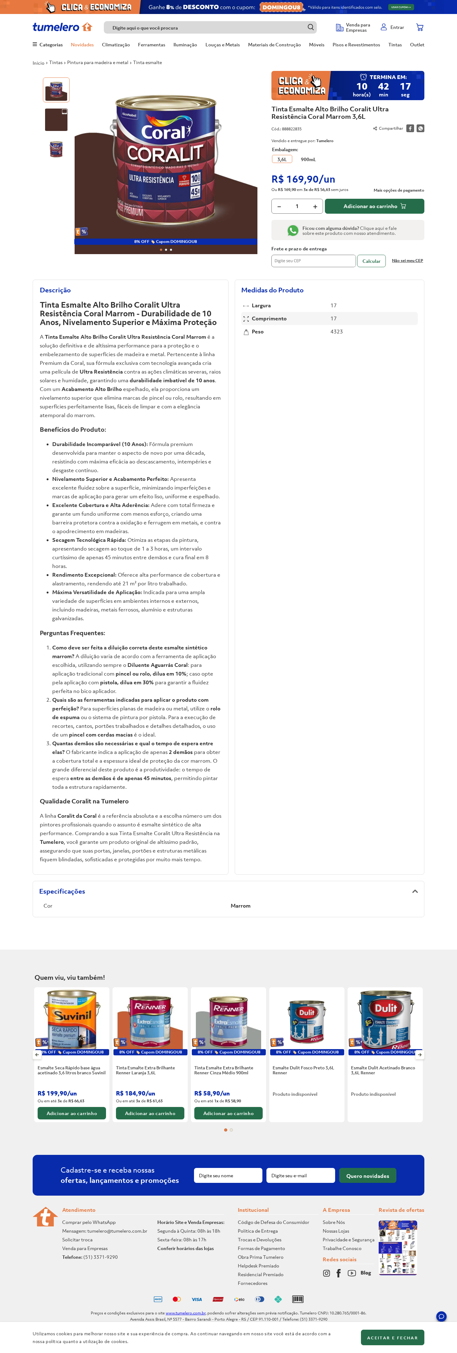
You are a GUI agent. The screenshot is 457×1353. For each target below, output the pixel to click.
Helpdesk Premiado (258, 1265)
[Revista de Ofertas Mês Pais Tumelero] (398, 1273)
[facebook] (410, 128)
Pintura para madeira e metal (97, 62)
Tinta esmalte (147, 62)
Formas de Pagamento (261, 1248)
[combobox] (217, 27)
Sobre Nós (334, 1222)
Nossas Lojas (336, 1231)
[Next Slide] (420, 1054)
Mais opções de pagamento (399, 190)
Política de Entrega (258, 1231)
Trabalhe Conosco (342, 1248)
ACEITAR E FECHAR (392, 1338)
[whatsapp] (420, 128)
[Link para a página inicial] (38, 62)
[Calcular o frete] (371, 261)
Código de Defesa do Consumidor (273, 1222)
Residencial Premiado (261, 1274)
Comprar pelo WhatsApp (89, 1222)
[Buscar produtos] (310, 27)
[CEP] (313, 256)
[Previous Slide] (37, 1054)
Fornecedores (252, 1283)
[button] (441, 1317)
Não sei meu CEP (407, 260)
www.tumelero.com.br (185, 1313)
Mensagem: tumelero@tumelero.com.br (104, 1231)
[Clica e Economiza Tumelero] (228, 7)
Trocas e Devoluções (259, 1239)
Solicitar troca (77, 1239)
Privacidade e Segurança (349, 1239)
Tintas (55, 62)
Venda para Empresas (85, 1248)
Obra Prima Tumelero (261, 1257)
